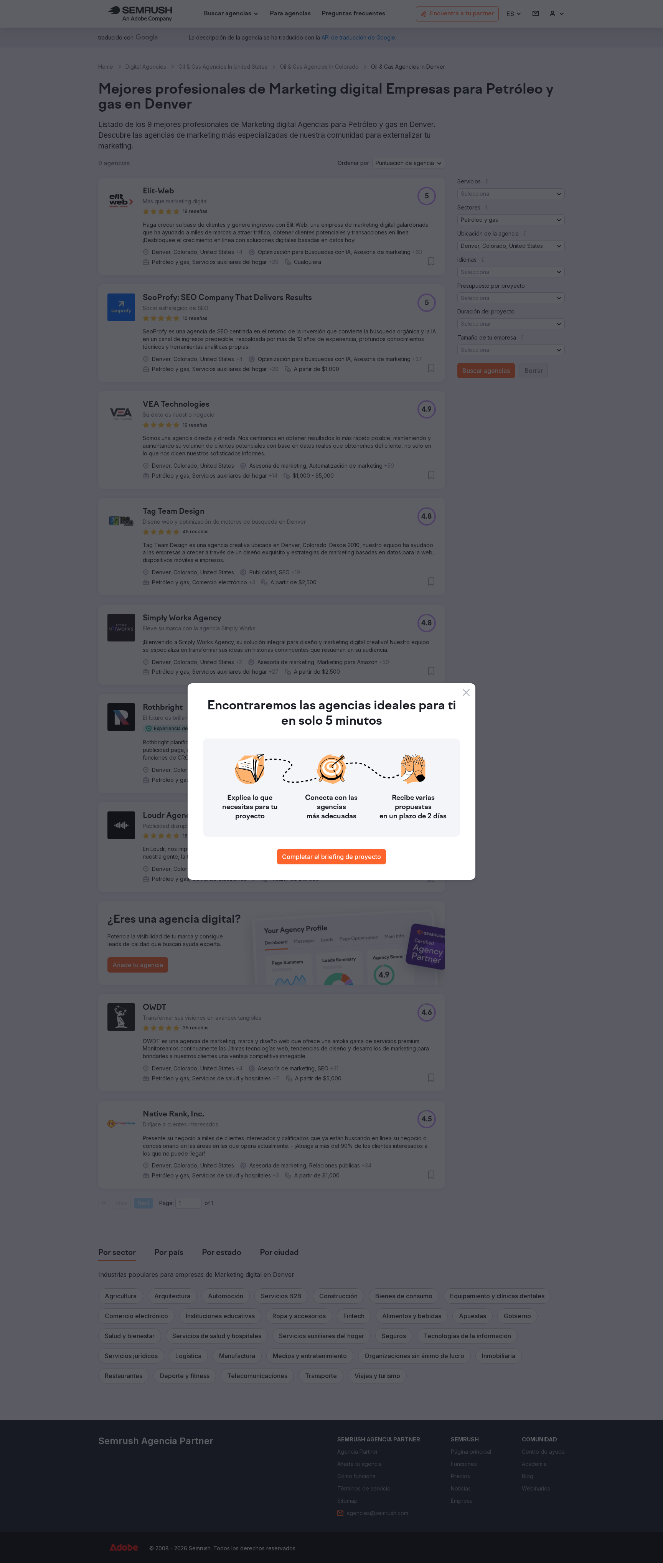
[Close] (466, 692)
